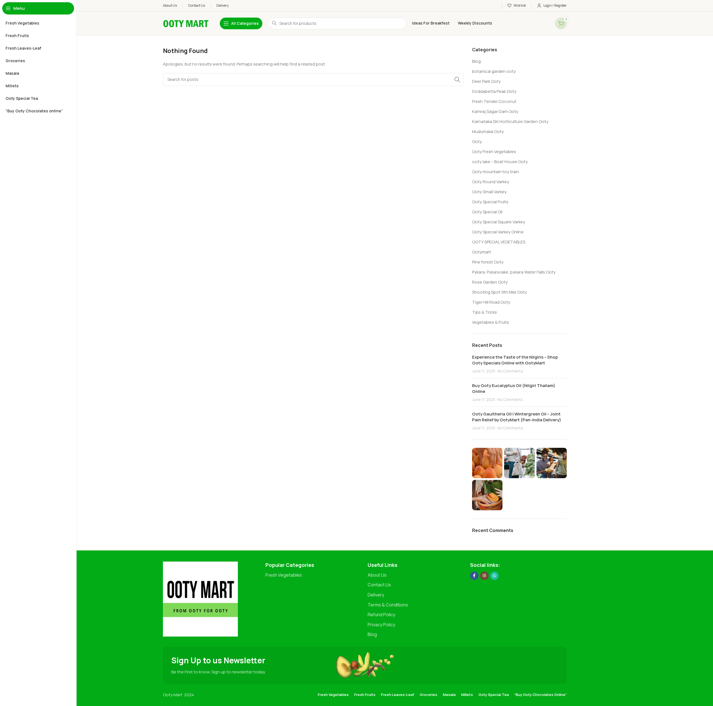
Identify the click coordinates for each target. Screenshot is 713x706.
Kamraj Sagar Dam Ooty (495, 111)
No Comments (510, 371)
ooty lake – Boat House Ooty (500, 162)
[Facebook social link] (474, 576)
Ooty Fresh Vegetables (494, 151)
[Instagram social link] (484, 576)
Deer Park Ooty (486, 81)
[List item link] (313, 575)
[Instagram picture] (487, 463)
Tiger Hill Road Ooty (491, 302)
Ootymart (481, 252)
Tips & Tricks (484, 312)
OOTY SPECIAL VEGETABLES (498, 242)
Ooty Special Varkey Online (498, 232)
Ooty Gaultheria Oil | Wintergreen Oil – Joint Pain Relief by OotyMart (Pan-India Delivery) (516, 417)
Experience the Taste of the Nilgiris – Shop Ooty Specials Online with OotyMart (515, 360)
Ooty (477, 141)
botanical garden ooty (494, 71)
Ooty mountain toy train (495, 172)
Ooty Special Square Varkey (498, 222)
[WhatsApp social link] (494, 576)
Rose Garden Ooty (490, 282)
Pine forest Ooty (488, 262)
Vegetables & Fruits (490, 322)
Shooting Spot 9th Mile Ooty (499, 292)
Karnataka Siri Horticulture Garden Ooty (510, 121)
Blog (476, 61)
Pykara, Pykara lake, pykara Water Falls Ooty (514, 272)
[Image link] (200, 598)
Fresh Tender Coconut (494, 101)
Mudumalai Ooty (488, 131)
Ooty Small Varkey (489, 192)
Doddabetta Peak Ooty (494, 91)
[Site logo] (186, 23)
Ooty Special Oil (487, 212)
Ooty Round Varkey (490, 182)
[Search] (457, 79)
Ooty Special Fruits (490, 202)
